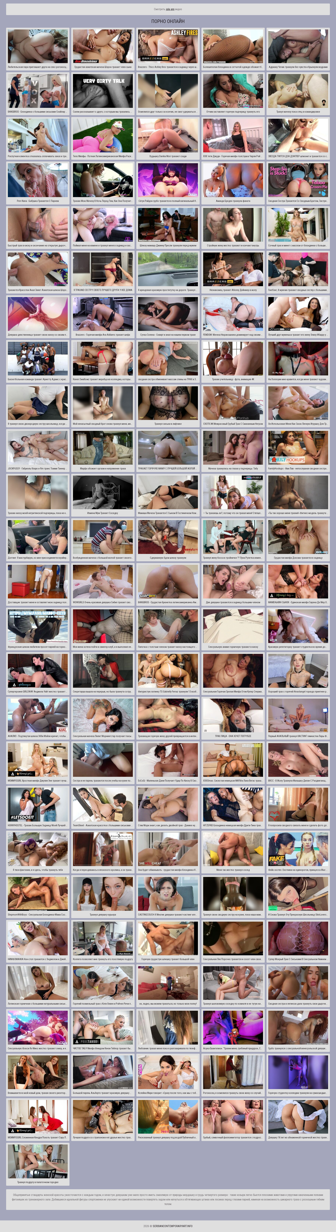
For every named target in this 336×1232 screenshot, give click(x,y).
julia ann (170, 9)
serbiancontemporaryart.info (172, 1226)
